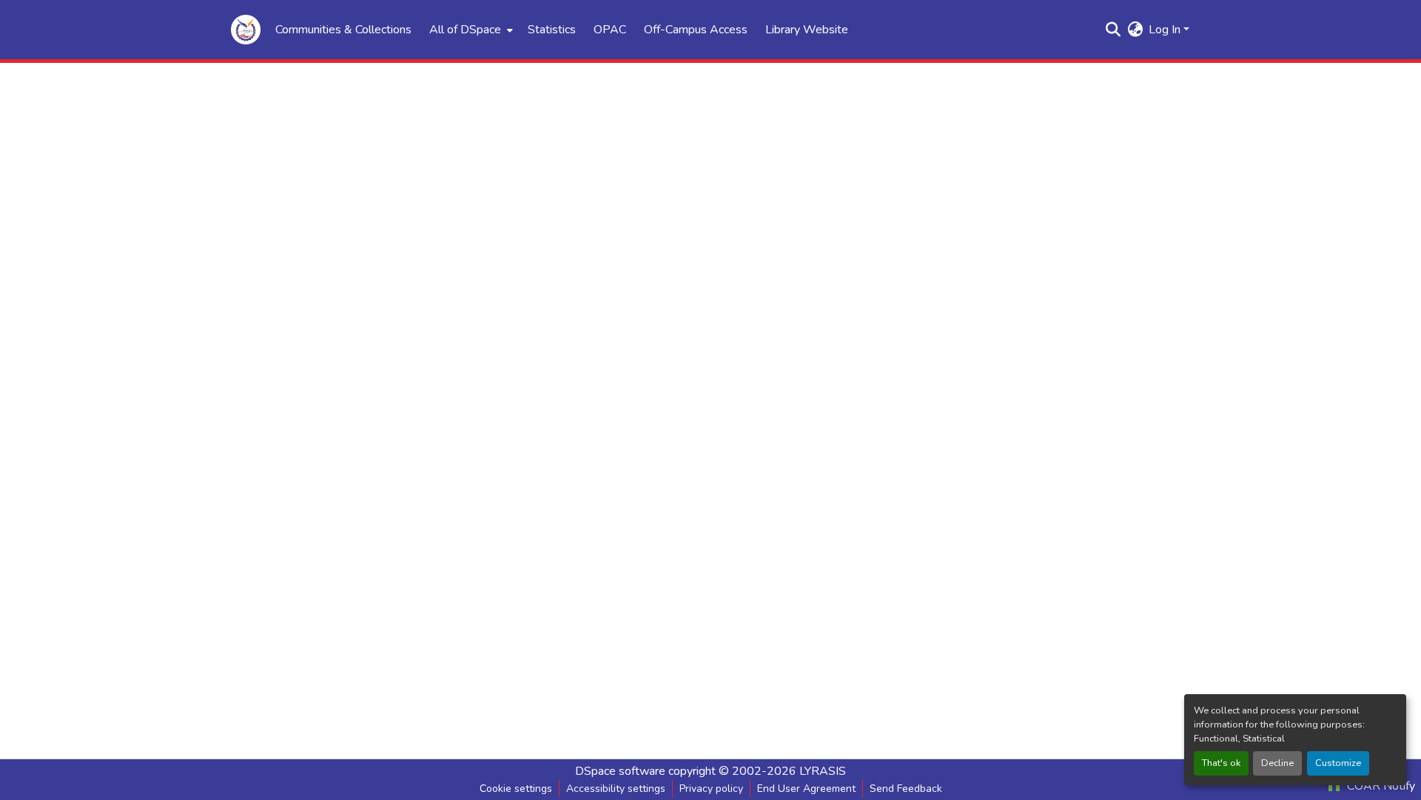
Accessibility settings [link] (615, 788)
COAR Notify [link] (1379, 786)
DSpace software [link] (620, 771)
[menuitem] (469, 29)
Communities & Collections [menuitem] (343, 29)
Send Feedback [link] (906, 788)
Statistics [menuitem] (552, 29)
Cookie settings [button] (516, 788)
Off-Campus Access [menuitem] (696, 29)
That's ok (1221, 763)
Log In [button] (1166, 29)
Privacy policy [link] (711, 788)
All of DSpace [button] (465, 29)
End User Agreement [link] (806, 788)
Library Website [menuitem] (806, 29)
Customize (1338, 763)
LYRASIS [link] (822, 771)
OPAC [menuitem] (610, 29)
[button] (246, 29)
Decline (1277, 763)
